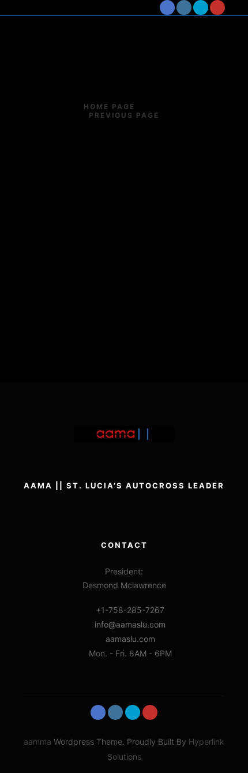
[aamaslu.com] (57, 7)
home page (109, 106)
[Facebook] (167, 7)
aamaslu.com (130, 639)
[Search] (121, 7)
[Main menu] (141, 7)
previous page (124, 115)
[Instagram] (183, 7)
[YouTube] (217, 7)
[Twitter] (200, 7)
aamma (37, 741)
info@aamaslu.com (130, 624)
